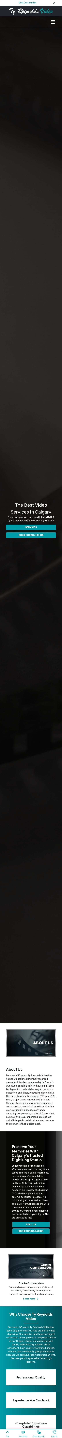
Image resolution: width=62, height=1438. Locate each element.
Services (31, 527)
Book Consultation (27, 3)
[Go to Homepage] (31, 11)
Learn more (29, 1299)
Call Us (31, 1224)
